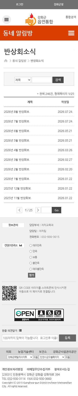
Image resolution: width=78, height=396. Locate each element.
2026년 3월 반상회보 (16, 159)
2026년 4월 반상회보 (16, 150)
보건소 (43, 351)
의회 (8, 351)
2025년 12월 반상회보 (17, 188)
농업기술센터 (26, 351)
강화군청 (58, 4)
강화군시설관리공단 (64, 351)
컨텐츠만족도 (11, 245)
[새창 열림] (20, 330)
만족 (35, 251)
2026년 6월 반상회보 (16, 130)
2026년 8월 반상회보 (16, 111)
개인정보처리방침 (12, 369)
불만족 (36, 262)
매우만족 (37, 245)
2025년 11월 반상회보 (17, 197)
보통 (35, 257)
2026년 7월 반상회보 (16, 121)
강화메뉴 (6, 19)
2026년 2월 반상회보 (16, 169)
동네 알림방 (18, 33)
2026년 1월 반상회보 (16, 178)
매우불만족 (38, 268)
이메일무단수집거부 (38, 369)
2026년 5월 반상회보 (16, 140)
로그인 (19, 4)
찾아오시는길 (62, 369)
